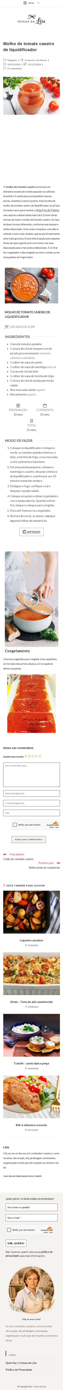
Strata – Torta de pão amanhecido (31, 1002)
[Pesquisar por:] (37, 3)
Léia (6, 1147)
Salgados (12, 60)
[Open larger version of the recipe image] (31, 285)
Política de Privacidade (19, 1369)
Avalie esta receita (13, 756)
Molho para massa (18, 1176)
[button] (31, 599)
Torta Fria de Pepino (47, 210)
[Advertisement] (31, 149)
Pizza (31, 1176)
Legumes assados (31, 940)
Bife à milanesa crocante (31, 1125)
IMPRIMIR (33, 532)
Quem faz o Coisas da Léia (21, 1363)
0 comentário (14, 68)
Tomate (38, 1176)
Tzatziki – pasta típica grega (31, 1063)
